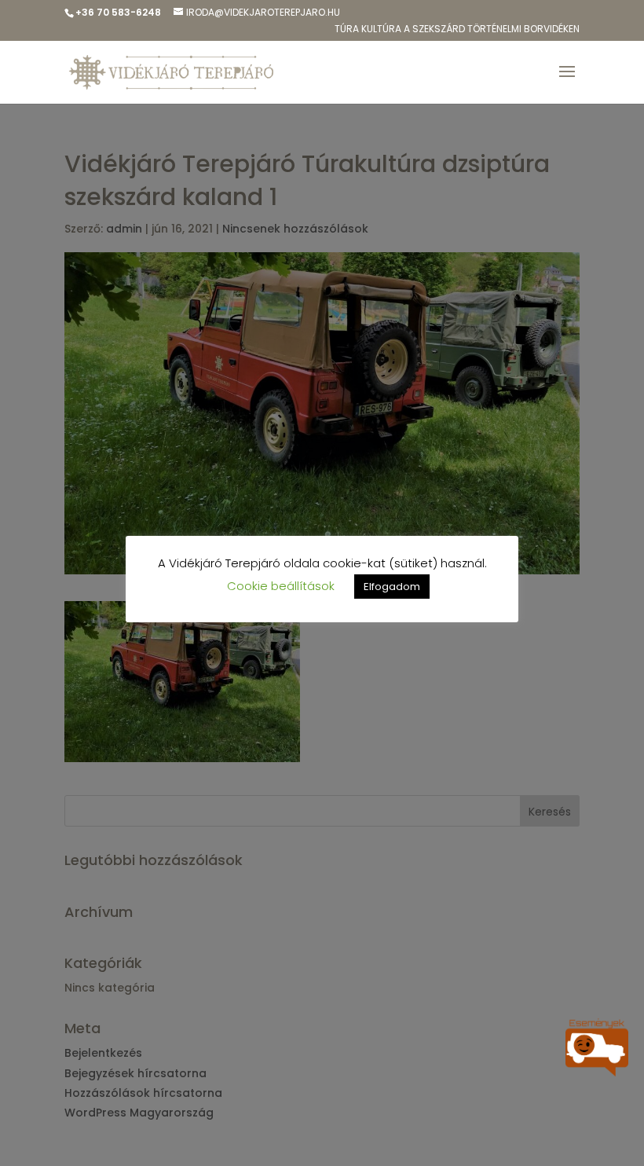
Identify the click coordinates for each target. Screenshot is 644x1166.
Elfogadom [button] (392, 586)
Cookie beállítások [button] (281, 586)
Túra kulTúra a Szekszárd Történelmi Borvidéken (457, 29)
